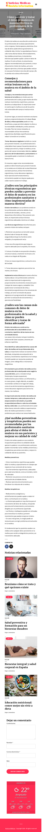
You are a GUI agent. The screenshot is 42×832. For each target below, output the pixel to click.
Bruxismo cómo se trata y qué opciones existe (20, 586)
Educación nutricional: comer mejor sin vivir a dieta (19, 705)
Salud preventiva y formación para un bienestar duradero (16, 625)
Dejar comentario (26, 34)
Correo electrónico (13, 752)
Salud (21, 12)
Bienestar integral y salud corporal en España (20, 666)
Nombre (10, 743)
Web (8, 761)
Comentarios (11, 723)
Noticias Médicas (10, 828)
